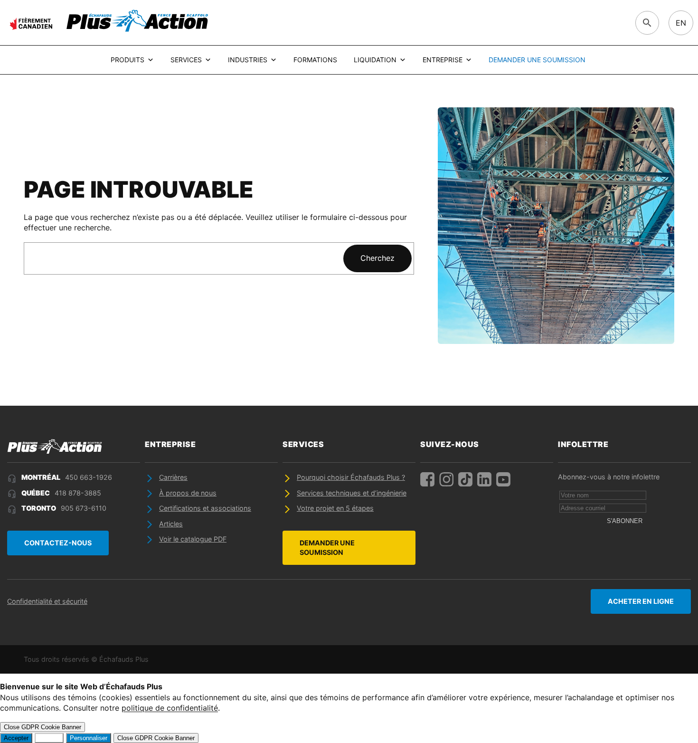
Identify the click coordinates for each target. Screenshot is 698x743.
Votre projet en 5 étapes (335, 508)
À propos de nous (188, 493)
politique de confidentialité (170, 708)
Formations (315, 60)
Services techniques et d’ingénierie (351, 493)
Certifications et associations (205, 508)
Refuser (49, 738)
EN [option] (681, 23)
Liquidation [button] (375, 60)
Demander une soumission (537, 60)
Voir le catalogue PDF (192, 539)
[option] (681, 22)
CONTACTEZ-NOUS (58, 543)
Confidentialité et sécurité (47, 601)
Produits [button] (127, 60)
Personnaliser (88, 738)
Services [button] (186, 60)
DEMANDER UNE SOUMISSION (327, 547)
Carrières (173, 477)
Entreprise (442, 60)
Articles (171, 524)
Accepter (16, 738)
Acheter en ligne (641, 601)
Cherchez (377, 258)
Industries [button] (247, 60)
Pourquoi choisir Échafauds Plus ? (351, 477)
